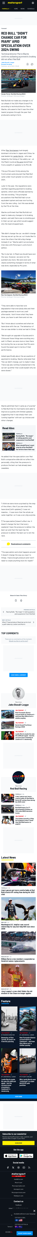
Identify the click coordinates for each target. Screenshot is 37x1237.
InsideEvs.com (18, 1179)
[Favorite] (27, 64)
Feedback (19, 1205)
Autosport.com (18, 1189)
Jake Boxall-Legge (7, 62)
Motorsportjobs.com (18, 1186)
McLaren (20, 162)
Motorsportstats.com (18, 1192)
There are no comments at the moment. (18, 640)
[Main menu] (3, 3)
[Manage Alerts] (21, 600)
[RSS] (29, 1167)
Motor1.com (18, 1182)
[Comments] (33, 64)
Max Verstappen (12, 150)
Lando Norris (18, 156)
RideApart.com (18, 1196)
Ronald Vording (6, 64)
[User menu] (33, 3)
